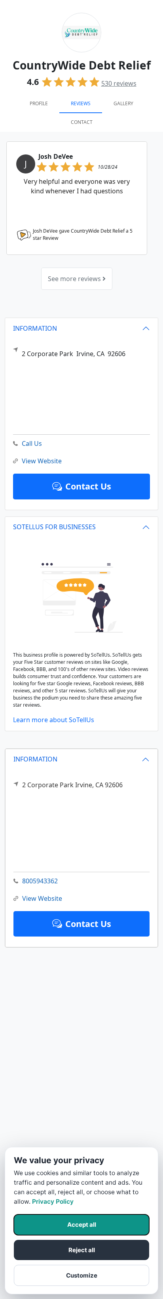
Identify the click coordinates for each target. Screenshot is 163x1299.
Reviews (81, 103)
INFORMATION (35, 759)
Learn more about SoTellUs (53, 719)
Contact (82, 122)
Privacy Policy (53, 1201)
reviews (118, 83)
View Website (42, 898)
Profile (39, 103)
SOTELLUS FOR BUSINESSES (54, 526)
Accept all (81, 1224)
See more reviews (75, 278)
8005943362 (40, 881)
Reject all (81, 1250)
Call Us (32, 443)
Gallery (123, 103)
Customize (81, 1275)
